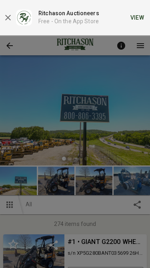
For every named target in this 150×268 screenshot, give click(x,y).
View (137, 17)
